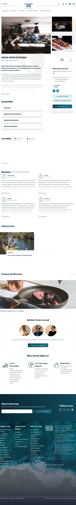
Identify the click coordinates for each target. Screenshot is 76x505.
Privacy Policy (52, 498)
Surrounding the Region (21, 446)
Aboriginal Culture (4, 463)
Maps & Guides (34, 443)
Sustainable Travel (5, 466)
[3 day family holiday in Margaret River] (38, 243)
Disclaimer (59, 498)
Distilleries (2, 445)
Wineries (2, 440)
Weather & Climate (35, 448)
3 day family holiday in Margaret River (19, 255)
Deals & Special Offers (36, 432)
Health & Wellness (4, 454)
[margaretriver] (70, 4)
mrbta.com (69, 453)
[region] (38, 153)
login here (61, 464)
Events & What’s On (5, 450)
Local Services (34, 454)
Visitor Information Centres (37, 445)
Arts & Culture (3, 452)
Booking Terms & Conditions (69, 498)
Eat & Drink (2, 438)
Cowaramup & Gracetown (21, 439)
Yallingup (17, 437)
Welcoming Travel (34, 438)
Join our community (42, 411)
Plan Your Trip (36, 426)
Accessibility (33, 441)
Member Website (52, 464)
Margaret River (19, 441)
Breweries (2, 442)
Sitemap (47, 498)
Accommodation (34, 429)
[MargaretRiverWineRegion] (66, 4)
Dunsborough (18, 434)
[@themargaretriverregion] (63, 4)
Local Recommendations (6, 461)
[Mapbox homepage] (5, 163)
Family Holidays (4, 447)
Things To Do (5, 426)
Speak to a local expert (62, 100)
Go (38, 4)
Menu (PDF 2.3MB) (62, 96)
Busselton (17, 432)
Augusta (17, 444)
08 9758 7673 (57, 86)
